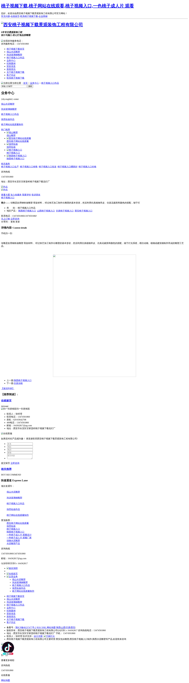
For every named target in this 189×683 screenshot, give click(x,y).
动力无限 (38, 636)
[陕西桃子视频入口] (17, 156)
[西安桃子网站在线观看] (19, 138)
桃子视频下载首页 (15, 49)
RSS (39, 627)
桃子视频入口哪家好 (67, 166)
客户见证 (11, 75)
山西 (63, 627)
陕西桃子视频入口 (15, 158)
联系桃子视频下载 (29, 16)
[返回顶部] (12, 568)
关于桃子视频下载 (15, 72)
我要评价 (26, 195)
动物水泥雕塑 (13, 540)
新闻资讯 (11, 69)
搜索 (30, 86)
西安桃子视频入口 (83, 211)
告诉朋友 (36, 195)
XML (44, 627)
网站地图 (51, 627)
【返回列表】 (7, 388)
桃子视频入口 (13, 153)
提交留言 (5, 463)
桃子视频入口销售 (29, 166)
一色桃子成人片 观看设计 (19, 535)
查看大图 (5, 195)
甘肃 (68, 627)
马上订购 (5, 219)
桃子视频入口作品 (15, 57)
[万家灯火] (49, 636)
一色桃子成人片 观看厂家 (19, 537)
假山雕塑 (11, 135)
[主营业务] (12, 576)
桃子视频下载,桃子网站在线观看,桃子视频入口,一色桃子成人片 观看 (67, 5)
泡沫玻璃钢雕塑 (14, 55)
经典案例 (11, 63)
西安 (73, 627)
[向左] (4, 187)
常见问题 (5, 16)
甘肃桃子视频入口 (65, 211)
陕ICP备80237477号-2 (25, 627)
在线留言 (15, 16)
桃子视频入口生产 (10, 166)
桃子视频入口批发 (47, 166)
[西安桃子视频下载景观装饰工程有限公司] (42, 24)
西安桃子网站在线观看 (18, 141)
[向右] (4, 189)
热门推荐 (5, 129)
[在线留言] (12, 573)
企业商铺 (43, 16)
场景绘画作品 (7, 119)
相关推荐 (6, 469)
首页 (25, 83)
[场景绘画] (12, 144)
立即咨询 (15, 219)
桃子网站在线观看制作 (12, 124)
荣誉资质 (11, 66)
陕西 (58, 627)
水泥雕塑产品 (13, 543)
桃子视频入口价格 (87, 166)
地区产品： (12, 211)
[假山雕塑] (12, 132)
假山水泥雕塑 (13, 52)
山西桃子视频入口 (46, 211)
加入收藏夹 (16, 195)
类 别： (12, 208)
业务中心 (11, 60)
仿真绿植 (18, 383)
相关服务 (5, 164)
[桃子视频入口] (14, 150)
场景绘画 (11, 147)
